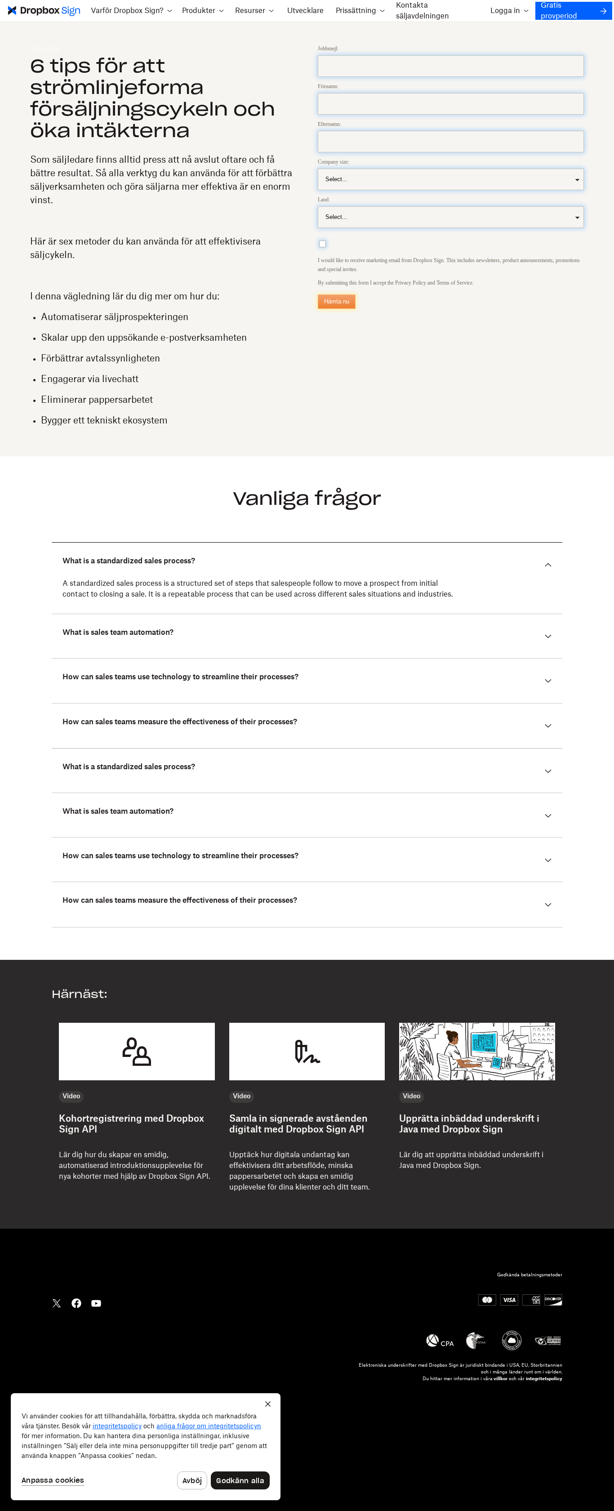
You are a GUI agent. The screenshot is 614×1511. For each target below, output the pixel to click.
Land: (324, 199)
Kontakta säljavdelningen (422, 11)
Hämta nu (336, 301)
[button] (131, 11)
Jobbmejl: (328, 48)
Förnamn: (328, 86)
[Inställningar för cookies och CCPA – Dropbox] (145, 1446)
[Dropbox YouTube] (96, 1302)
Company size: (333, 162)
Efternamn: (329, 124)
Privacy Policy (410, 283)
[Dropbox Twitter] (57, 1302)
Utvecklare (305, 10)
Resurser (45, 49)
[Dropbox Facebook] (76, 1302)
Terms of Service (454, 283)
